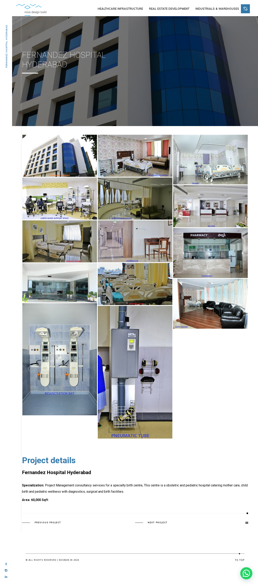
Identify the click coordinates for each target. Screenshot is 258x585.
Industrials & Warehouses (217, 8)
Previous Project (48, 522)
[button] (246, 573)
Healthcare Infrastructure (120, 8)
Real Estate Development (169, 8)
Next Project (157, 522)
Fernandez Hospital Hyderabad (6, 46)
